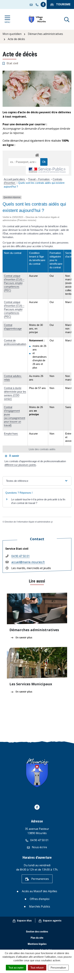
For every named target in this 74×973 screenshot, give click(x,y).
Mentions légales (37, 943)
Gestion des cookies (37, 931)
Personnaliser (58, 967)
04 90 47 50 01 (20, 556)
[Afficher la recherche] (66, 19)
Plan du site (37, 937)
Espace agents (51, 920)
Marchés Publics (39, 906)
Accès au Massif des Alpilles (39, 891)
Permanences (40, 879)
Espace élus (24, 920)
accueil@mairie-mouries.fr (28, 562)
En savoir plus (23, 637)
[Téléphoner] (38, 4)
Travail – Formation (39, 179)
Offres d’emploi (39, 899)
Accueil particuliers (15, 179)
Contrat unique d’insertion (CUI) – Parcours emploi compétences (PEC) (14, 283)
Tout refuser (37, 967)
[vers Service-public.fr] (47, 170)
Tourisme (62, 4)
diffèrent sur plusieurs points (20, 464)
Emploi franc (11, 433)
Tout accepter (16, 967)
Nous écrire (39, 847)
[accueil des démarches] (37, 154)
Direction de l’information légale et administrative (27, 522)
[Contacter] (32, 4)
